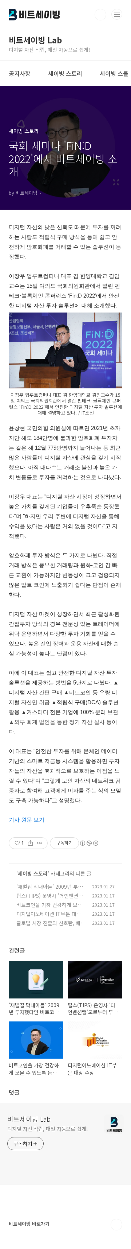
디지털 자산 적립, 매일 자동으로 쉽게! (47, 1128)
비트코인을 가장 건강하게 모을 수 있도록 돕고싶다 (49, 908)
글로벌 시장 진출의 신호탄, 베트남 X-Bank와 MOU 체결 (50, 926)
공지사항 (20, 73)
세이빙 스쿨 (114, 73)
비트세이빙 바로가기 (29, 1223)
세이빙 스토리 (65, 73)
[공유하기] (30, 843)
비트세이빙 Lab (29, 1118)
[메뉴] (116, 14)
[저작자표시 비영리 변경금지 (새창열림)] (89, 843)
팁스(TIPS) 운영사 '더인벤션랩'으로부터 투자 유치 (47, 899)
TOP (116, 1224)
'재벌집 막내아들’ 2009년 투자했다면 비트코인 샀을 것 (49, 890)
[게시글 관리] (39, 843)
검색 (100, 14)
